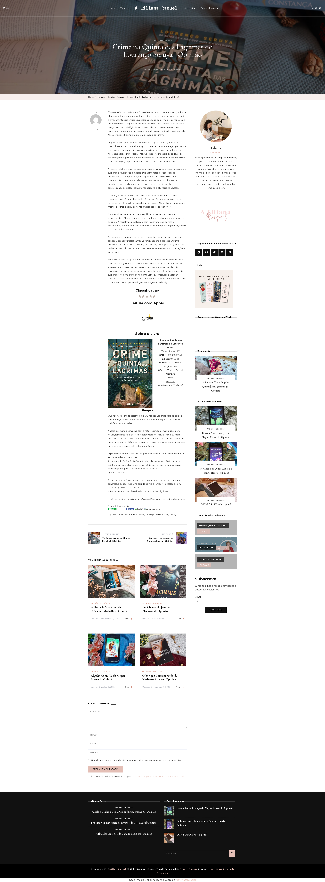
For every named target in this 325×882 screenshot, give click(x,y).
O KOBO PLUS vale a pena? (216, 504)
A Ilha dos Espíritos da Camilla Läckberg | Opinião (124, 833)
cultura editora (137, 515)
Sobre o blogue (208, 8)
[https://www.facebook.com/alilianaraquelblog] (198, 252)
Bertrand (170, 381)
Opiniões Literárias (162, 40)
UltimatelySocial (186, 880)
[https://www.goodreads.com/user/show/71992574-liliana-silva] (229, 252)
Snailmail (188, 8)
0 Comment (176, 70)
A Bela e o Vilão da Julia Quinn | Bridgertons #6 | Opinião (215, 386)
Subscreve (215, 610)
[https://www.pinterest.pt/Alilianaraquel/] (221, 252)
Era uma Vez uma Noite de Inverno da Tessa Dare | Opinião (124, 822)
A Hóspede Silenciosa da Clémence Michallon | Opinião (109, 609)
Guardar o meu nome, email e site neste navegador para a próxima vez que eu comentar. (136, 760)
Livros (110, 8)
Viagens (124, 8)
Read (127, 619)
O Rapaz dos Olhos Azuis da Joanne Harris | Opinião (201, 823)
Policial (165, 515)
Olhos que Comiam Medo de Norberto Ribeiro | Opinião (159, 677)
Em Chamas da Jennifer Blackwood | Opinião (156, 609)
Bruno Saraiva (124, 515)
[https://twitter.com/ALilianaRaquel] (214, 252)
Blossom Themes (188, 869)
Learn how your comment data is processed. (158, 776)
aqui (180, 385)
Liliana (96, 129)
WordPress (216, 869)
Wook (171, 378)
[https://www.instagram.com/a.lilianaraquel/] (206, 252)
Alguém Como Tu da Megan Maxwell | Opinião (108, 677)
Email (198, 597)
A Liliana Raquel (156, 8)
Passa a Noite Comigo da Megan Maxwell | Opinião (205, 808)
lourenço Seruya (153, 515)
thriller (172, 515)
